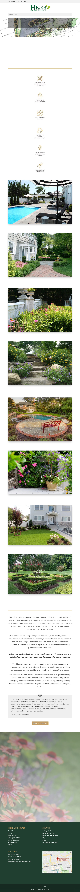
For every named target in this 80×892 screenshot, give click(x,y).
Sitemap (10, 845)
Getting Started (47, 831)
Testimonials (12, 835)
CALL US (12, 1)
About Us (11, 831)
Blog (43, 838)
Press (10, 833)
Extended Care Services (50, 835)
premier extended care (30, 675)
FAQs (44, 840)
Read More (15, 728)
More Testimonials (40, 723)
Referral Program (48, 833)
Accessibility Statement (50, 842)
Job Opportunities (14, 838)
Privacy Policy (12, 842)
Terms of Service (13, 840)
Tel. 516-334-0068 (14, 859)
